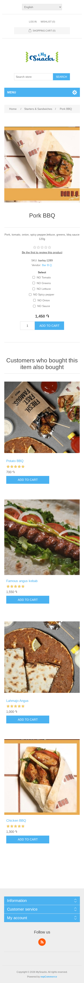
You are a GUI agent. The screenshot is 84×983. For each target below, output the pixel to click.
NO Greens (44, 283)
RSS (42, 942)
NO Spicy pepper (43, 294)
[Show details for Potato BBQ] (42, 417)
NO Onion (44, 300)
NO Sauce (43, 306)
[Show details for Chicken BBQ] (42, 777)
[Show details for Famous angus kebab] (42, 537)
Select (42, 272)
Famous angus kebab (22, 581)
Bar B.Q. (47, 265)
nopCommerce (48, 976)
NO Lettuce (44, 288)
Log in (33, 21)
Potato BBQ (14, 461)
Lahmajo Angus (17, 701)
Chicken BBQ (16, 820)
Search (61, 76)
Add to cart (49, 325)
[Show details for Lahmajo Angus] (42, 657)
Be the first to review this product (42, 252)
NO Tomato (44, 277)
